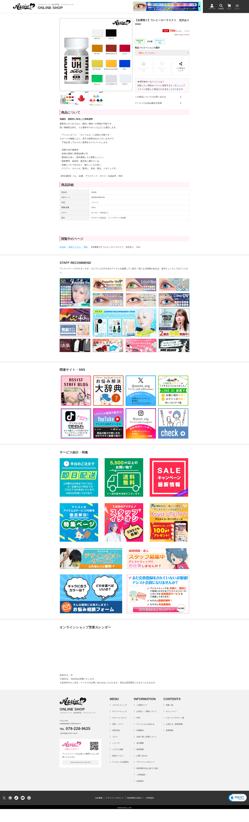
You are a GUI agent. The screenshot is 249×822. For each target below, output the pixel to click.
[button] (237, 798)
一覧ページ (178, 85)
